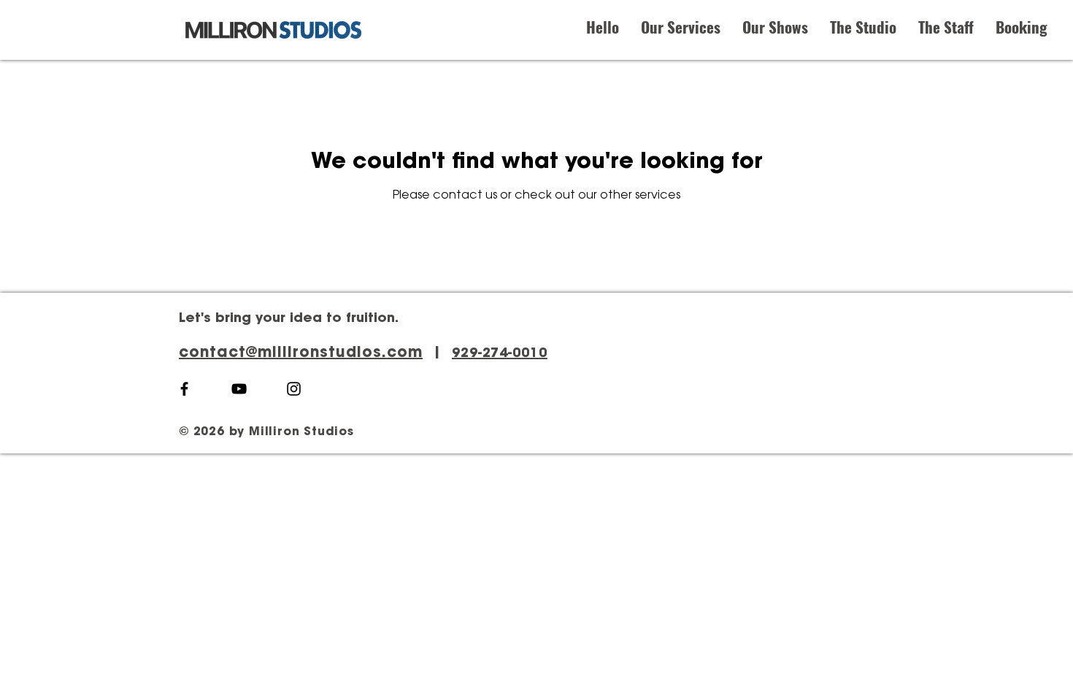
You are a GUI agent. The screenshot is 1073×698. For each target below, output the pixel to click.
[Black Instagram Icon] (294, 389)
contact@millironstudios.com (301, 353)
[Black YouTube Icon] (239, 389)
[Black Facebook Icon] (184, 389)
